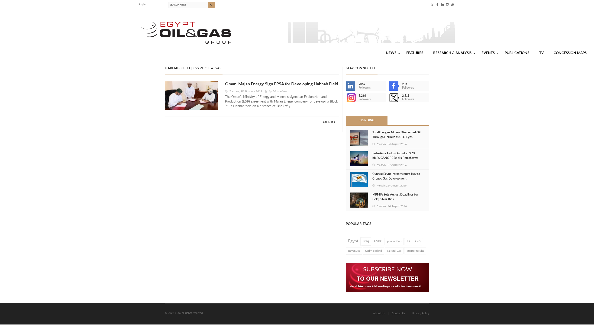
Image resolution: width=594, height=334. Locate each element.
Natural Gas (394, 250)
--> (346, 97)
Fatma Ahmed (280, 91)
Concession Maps (570, 53)
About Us (379, 313)
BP (408, 241)
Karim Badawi (373, 250)
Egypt (353, 241)
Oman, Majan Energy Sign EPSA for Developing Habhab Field (281, 84)
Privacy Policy (420, 313)
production (394, 241)
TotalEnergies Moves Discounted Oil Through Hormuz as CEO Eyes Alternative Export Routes (396, 137)
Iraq (366, 241)
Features (414, 53)
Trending (366, 120)
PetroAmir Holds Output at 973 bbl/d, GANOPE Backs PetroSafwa (395, 156)
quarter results (415, 250)
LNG (418, 241)
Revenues (354, 250)
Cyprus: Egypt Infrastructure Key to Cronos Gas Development (396, 176)
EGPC (378, 241)
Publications (517, 53)
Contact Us (398, 313)
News (391, 53)
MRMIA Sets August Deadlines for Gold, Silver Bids (395, 197)
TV (541, 53)
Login (142, 4)
